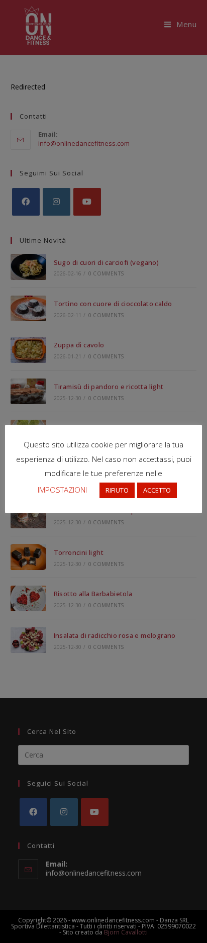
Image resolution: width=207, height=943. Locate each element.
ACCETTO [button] (157, 490)
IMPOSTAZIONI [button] (62, 490)
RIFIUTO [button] (117, 490)
